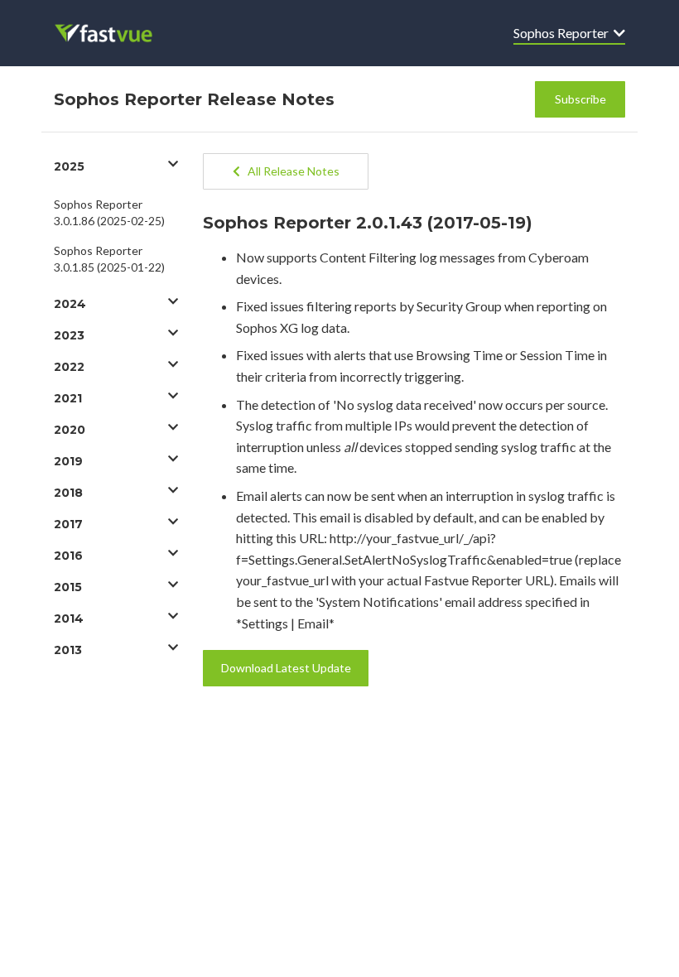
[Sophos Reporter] (115, 33)
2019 (68, 461)
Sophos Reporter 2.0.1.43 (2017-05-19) (367, 223)
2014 (69, 618)
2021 (68, 398)
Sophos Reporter (563, 33)
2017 (68, 524)
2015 (68, 587)
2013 (68, 650)
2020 (69, 429)
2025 (69, 166)
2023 (69, 335)
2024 (70, 303)
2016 (68, 555)
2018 (68, 492)
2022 (69, 366)
